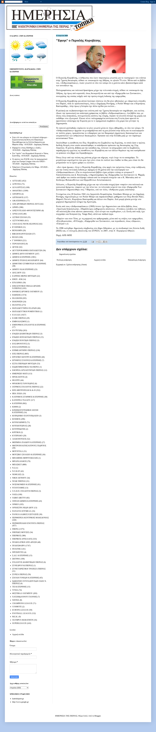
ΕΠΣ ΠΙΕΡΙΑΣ (18, 354)
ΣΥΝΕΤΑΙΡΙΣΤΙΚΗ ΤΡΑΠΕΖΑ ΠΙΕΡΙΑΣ (29, 569)
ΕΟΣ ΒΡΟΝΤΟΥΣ (19, 344)
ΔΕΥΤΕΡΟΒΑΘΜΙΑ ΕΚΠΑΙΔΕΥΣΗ (27, 250)
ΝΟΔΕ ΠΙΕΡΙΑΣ (19, 481)
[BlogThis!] (99, 241)
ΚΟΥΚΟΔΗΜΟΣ (19, 422)
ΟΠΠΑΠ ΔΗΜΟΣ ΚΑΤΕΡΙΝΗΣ (25, 501)
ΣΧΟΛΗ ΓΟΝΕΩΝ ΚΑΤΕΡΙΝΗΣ (25, 578)
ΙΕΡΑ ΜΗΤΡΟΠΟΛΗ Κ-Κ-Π (24, 390)
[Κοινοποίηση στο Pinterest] (106, 241)
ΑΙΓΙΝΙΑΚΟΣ (17, 197)
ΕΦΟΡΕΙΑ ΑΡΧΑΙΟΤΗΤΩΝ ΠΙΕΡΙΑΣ (27, 370)
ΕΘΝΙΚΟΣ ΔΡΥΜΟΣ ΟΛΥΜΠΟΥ (26, 292)
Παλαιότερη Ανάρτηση (137, 260)
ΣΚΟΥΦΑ (16, 559)
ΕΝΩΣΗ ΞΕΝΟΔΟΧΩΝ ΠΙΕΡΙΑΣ (26, 337)
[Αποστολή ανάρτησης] (92, 242)
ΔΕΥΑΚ (15, 247)
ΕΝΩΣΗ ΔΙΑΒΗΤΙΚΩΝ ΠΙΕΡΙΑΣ (26, 334)
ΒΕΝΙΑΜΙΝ (17, 230)
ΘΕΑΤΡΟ (16, 380)
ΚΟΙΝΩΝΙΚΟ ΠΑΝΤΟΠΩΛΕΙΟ (25, 416)
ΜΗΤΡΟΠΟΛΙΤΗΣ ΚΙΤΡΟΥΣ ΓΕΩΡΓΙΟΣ (29, 446)
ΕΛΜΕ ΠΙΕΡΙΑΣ (19, 318)
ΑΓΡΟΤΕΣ (16, 184)
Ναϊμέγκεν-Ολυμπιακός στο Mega (25, 167)
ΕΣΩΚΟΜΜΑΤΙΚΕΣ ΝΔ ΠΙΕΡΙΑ (25, 367)
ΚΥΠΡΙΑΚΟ (17, 436)
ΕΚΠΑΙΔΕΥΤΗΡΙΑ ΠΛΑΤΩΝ (24, 308)
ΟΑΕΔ (14, 494)
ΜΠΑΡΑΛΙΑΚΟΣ (19, 461)
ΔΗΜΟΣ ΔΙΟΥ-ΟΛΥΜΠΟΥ (23, 254)
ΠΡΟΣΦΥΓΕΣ (18, 552)
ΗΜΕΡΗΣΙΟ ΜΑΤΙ (20, 374)
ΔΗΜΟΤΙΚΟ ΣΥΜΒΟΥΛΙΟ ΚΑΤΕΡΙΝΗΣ (29, 264)
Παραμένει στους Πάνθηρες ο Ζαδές (26, 148)
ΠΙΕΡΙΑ (15, 529)
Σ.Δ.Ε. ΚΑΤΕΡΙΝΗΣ (20, 555)
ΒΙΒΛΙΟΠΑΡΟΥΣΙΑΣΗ (22, 234)
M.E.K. (15, 617)
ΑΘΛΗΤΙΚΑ (17, 191)
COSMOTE (17, 607)
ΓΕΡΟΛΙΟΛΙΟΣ (18, 244)
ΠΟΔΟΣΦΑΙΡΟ (18, 546)
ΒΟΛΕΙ (15, 237)
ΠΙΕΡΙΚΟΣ (16, 536)
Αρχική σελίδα (100, 260)
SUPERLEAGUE (19, 623)
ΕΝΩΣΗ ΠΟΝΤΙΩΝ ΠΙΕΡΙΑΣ (24, 340)
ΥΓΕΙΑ (15, 590)
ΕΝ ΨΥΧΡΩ (17, 330)
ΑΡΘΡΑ (15, 207)
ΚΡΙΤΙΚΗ (16, 432)
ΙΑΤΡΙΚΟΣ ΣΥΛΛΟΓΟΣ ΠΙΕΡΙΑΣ (25, 387)
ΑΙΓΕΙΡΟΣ (16, 194)
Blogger (97, 716)
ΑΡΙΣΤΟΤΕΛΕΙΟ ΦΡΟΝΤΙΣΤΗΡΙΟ (26, 210)
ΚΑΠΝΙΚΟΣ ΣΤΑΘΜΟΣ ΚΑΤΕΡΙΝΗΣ (28, 397)
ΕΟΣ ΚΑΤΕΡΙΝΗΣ (19, 347)
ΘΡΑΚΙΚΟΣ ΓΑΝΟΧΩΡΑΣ (23, 383)
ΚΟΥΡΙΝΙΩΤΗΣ (18, 429)
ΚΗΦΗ (15, 407)
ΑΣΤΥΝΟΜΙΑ (18, 220)
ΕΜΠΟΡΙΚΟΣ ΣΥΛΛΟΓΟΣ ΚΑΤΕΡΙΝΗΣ (29, 325)
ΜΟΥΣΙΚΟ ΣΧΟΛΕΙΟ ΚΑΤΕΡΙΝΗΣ (27, 454)
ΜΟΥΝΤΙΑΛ (17, 451)
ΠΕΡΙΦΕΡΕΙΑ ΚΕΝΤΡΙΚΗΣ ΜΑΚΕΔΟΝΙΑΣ (30, 518)
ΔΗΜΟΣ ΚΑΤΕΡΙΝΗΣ (21, 257)
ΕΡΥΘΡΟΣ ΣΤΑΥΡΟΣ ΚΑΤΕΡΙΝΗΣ (26, 360)
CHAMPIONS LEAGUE (22, 603)
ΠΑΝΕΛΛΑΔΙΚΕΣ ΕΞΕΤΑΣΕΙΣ (25, 514)
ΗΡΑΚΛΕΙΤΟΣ (18, 377)
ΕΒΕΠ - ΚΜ (17, 279)
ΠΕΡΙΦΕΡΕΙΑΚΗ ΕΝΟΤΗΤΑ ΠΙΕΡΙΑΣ (28, 523)
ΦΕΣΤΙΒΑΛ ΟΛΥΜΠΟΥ (22, 593)
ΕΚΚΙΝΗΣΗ (17, 302)
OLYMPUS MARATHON (22, 620)
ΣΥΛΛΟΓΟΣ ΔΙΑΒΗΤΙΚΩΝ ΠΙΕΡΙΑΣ (27, 562)
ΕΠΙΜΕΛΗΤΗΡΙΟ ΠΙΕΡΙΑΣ (23, 350)
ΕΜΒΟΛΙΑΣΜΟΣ (19, 321)
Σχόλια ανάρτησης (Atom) (76, 265)
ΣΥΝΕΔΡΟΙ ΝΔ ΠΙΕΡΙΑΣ (22, 565)
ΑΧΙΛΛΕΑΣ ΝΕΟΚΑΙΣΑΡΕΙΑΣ (25, 224)
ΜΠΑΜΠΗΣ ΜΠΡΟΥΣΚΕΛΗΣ (25, 458)
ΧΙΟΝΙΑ (15, 600)
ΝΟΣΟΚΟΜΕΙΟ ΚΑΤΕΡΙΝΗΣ (24, 484)
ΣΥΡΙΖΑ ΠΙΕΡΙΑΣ (19, 574)
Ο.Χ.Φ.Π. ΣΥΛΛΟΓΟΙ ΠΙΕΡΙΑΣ (25, 491)
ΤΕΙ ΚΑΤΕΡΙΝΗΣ (19, 587)
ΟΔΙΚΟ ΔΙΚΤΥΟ (19, 498)
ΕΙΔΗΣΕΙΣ (16, 295)
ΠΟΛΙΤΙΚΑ (17, 549)
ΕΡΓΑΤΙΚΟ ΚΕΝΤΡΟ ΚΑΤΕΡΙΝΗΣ (26, 357)
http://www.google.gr (20, 702)
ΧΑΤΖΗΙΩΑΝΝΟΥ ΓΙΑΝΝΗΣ (24, 597)
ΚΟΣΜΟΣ (16, 419)
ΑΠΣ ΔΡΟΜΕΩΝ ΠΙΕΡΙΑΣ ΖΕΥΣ (26, 204)
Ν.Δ (13, 468)
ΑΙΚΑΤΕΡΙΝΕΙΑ (19, 201)
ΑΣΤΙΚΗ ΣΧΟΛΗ (19, 217)
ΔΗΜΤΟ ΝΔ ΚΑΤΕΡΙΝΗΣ (23, 269)
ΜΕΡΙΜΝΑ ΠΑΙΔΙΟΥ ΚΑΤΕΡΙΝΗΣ (26, 442)
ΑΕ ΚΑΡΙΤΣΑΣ (18, 187)
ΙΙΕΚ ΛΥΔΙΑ (17, 393)
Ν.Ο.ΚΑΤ (16, 471)
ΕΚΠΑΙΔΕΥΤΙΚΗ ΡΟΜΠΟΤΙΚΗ (25, 311)
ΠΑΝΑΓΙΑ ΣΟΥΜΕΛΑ (21, 511)
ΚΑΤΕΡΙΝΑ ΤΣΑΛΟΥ (21, 400)
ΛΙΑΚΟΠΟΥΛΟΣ (19, 439)
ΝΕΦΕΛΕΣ (16, 474)
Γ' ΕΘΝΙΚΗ (17, 240)
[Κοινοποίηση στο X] (102, 241)
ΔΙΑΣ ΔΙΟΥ (17, 273)
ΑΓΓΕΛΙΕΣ (16, 181)
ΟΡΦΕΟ (15, 504)
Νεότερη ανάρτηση (64, 260)
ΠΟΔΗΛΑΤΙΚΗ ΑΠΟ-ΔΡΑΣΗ (24, 542)
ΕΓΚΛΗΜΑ (17, 282)
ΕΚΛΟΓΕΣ (16, 305)
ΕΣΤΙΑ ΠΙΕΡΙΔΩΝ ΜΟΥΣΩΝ (24, 364)
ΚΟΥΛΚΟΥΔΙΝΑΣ (19, 426)
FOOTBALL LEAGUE (21, 613)
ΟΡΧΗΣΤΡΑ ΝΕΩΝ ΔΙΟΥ (22, 508)
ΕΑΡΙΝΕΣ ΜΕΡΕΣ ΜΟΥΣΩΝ (24, 276)
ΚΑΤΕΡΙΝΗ (17, 403)
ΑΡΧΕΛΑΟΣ (17, 214)
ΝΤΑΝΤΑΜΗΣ (18, 488)
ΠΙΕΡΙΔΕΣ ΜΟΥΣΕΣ (20, 532)
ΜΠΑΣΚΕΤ (17, 464)
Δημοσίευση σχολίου (67, 254)
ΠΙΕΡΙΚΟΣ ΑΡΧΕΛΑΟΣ (22, 539)
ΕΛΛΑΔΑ (16, 315)
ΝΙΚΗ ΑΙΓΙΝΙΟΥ (19, 478)
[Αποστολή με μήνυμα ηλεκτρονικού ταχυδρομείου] (97, 241)
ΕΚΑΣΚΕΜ (17, 298)
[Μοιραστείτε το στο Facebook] (104, 241)
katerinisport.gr (18, 699)
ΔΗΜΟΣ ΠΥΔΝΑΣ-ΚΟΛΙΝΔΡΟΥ (25, 260)
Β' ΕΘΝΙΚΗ (17, 227)
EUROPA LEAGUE (20, 610)
